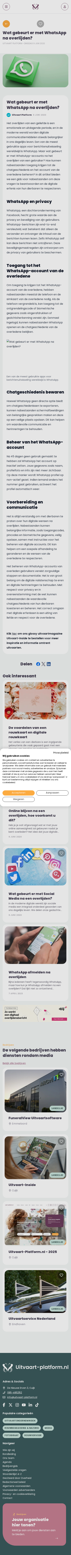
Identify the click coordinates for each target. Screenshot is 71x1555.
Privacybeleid (61, 752)
